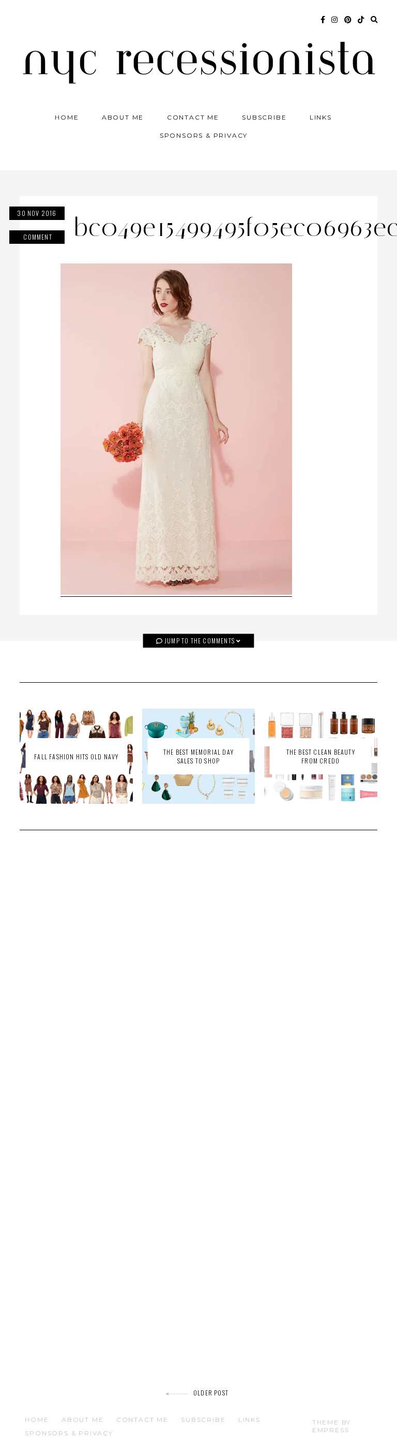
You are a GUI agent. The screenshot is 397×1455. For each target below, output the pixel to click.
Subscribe (264, 117)
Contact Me (193, 117)
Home (67, 117)
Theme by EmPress (331, 1426)
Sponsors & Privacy (204, 135)
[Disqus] (198, 985)
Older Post (210, 1392)
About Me (123, 117)
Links (321, 117)
